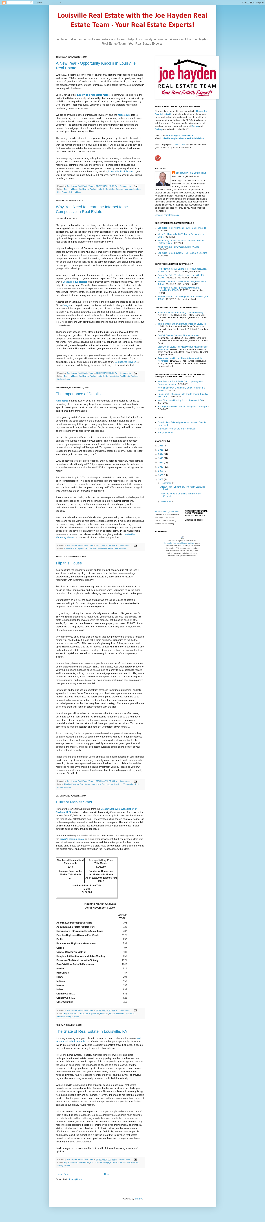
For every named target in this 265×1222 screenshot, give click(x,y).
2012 (161, 462)
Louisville (92, 548)
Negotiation (114, 376)
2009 (161, 471)
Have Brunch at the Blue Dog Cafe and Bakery (180, 312)
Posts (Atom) (75, 1179)
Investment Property (100, 784)
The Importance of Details (78, 394)
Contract (68, 548)
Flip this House (69, 563)
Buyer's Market (71, 1013)
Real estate (62, 400)
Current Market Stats (74, 802)
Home (107, 1174)
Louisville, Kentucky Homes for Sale (179, 543)
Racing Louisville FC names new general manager (182, 406)
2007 (161, 479)
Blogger (138, 1198)
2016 (161, 445)
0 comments (125, 186)
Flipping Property (71, 784)
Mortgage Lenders (133, 189)
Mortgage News (165, 432)
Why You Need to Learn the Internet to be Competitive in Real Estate (92, 209)
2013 (161, 458)
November (166, 501)
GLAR (81, 1013)
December (166, 483)
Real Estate (62, 192)
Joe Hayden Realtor (87, 189)
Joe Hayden (78, 548)
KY (86, 548)
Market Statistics (116, 189)
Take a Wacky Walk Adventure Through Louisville (182, 324)
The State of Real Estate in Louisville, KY (92, 1031)
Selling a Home (75, 192)
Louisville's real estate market (93, 94)
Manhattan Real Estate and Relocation (177, 428)
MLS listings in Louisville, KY (180, 135)
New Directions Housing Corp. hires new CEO (180, 400)
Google (66, 305)
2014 (161, 454)
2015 (161, 450)
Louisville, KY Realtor (75, 281)
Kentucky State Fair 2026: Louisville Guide (178, 247)
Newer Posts (63, 1174)
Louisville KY (102, 189)
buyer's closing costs (72, 839)
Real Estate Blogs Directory (166, 511)
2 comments (125, 1010)
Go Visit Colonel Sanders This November (178, 335)
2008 (161, 475)
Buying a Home (71, 189)
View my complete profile (167, 215)
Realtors (134, 376)
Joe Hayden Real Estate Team (80, 186)
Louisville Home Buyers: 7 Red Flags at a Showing (182, 253)
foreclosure (124, 115)
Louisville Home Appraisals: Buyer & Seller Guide (182, 228)
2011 (161, 467)
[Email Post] (135, 186)
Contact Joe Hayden (125, 362)
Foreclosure (85, 784)
